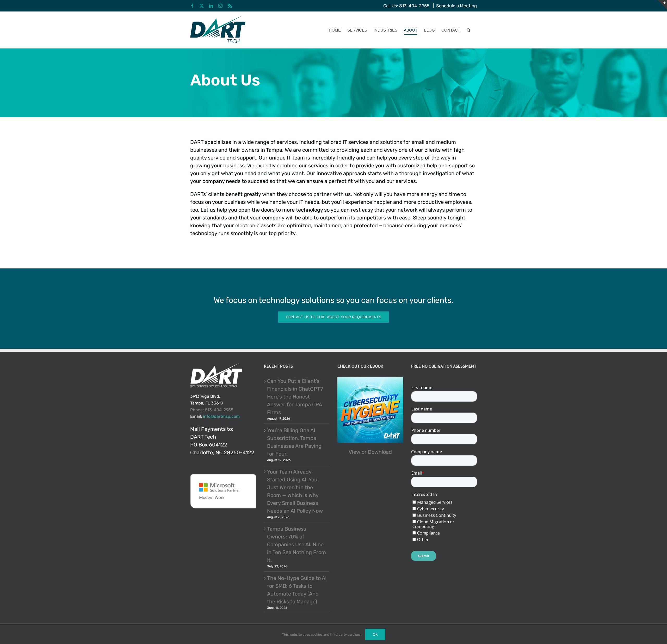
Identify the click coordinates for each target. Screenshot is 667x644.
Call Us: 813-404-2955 (406, 5)
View (354, 452)
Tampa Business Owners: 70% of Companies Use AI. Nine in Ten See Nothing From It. (296, 544)
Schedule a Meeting (456, 5)
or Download (377, 452)
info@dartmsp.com (221, 416)
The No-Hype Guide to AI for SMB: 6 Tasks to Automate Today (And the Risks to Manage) (296, 590)
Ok (375, 634)
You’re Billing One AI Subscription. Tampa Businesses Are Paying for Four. (294, 442)
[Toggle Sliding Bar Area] (662, 4)
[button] (468, 30)
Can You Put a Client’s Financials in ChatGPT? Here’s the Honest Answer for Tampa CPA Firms (295, 396)
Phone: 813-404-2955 (211, 409)
